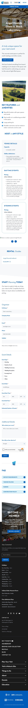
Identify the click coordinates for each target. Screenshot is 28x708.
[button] (11, 2)
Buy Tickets (6, 641)
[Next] (16, 242)
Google (10, 345)
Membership (6, 643)
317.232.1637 (4, 629)
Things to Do (13, 6)
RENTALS (5, 649)
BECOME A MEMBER (14, 531)
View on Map (5, 626)
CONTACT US (6, 655)
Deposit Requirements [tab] (10, 477)
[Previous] (12, 242)
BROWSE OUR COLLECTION (11, 646)
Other (6, 379)
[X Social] (13, 614)
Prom (6, 376)
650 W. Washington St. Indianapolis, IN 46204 (7, 621)
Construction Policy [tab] (10, 491)
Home (3, 11)
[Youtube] (19, 614)
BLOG (4, 652)
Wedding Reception (9, 370)
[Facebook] (8, 614)
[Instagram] (11, 614)
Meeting (7, 362)
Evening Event (8, 373)
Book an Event (7, 59)
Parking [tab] (5, 487)
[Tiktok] (16, 614)
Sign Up (5, 559)
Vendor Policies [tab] (8, 482)
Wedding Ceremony (9, 367)
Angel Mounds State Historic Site (14, 11)
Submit (5, 455)
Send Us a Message (6, 631)
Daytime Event (8, 365)
